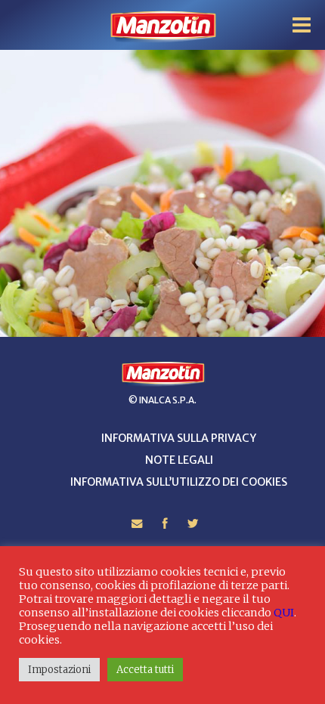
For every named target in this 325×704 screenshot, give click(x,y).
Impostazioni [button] (59, 669)
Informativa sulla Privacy (178, 438)
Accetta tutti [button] (145, 669)
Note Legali (179, 460)
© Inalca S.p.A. (162, 400)
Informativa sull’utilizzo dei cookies (178, 482)
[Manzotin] (162, 25)
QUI (284, 612)
